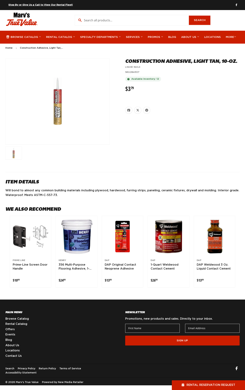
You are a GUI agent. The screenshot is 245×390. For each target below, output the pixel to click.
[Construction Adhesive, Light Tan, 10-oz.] (13, 153)
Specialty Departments (99, 37)
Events (10, 334)
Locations (212, 37)
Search (202, 20)
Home (9, 48)
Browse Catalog (24, 37)
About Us (189, 37)
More (230, 37)
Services (133, 37)
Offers (10, 329)
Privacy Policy (26, 368)
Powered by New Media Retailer (62, 382)
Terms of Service (70, 368)
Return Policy (47, 368)
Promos (154, 37)
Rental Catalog (59, 37)
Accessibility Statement (21, 373)
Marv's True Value (27, 382)
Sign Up (182, 340)
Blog (172, 37)
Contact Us (13, 355)
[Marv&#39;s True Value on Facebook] (236, 368)
